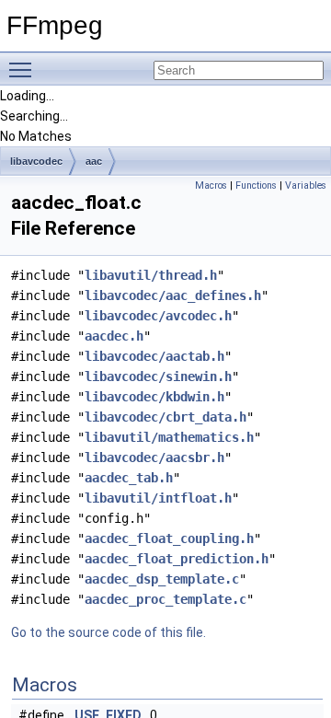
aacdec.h (114, 336)
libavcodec (36, 161)
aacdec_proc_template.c (165, 599)
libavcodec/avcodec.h (158, 315)
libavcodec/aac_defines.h (173, 295)
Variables (305, 185)
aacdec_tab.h (129, 477)
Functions (256, 185)
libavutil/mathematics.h (169, 437)
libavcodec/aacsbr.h (154, 457)
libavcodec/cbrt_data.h (165, 417)
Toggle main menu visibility (23, 69)
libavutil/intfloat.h (158, 498)
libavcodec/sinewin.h (158, 376)
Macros (211, 185)
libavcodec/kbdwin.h (154, 396)
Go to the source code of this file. (108, 632)
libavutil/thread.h (151, 275)
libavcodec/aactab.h (154, 356)
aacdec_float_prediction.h (176, 558)
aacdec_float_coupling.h (169, 538)
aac (94, 161)
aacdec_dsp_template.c (162, 579)
